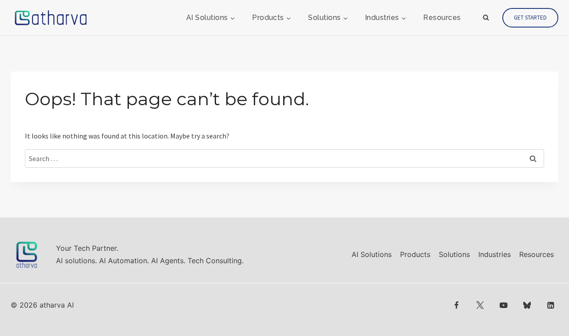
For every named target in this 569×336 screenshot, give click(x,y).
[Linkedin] (550, 305)
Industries (494, 254)
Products (415, 254)
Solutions (454, 254)
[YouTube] (503, 305)
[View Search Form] (485, 17)
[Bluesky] (527, 305)
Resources (442, 17)
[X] (480, 305)
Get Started (530, 17)
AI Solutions (372, 254)
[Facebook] (457, 305)
